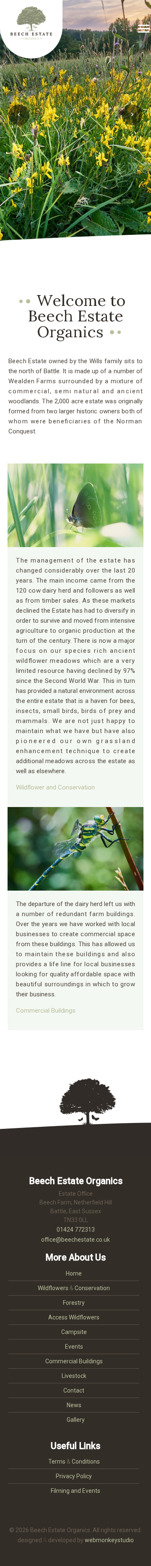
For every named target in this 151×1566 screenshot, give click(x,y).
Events (74, 1346)
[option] (75, 125)
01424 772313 (76, 1229)
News (74, 1405)
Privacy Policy (74, 1476)
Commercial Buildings (46, 1010)
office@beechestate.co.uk (75, 1239)
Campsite (74, 1332)
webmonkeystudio (109, 1540)
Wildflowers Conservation (74, 1288)
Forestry (74, 1302)
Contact (73, 1390)
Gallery (76, 1419)
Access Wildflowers (73, 1317)
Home (74, 1273)
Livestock (74, 1375)
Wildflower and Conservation (55, 787)
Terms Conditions (74, 1461)
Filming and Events (75, 1490)
